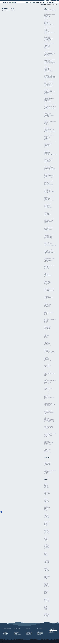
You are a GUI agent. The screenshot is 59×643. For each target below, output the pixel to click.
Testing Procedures (47, 113)
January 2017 (46, 613)
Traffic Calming (46, 366)
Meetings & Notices (47, 216)
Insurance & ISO (47, 391)
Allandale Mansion (47, 192)
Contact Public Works (47, 40)
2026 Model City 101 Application (49, 9)
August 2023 (46, 522)
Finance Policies (46, 151)
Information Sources (47, 67)
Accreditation (46, 124)
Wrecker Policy (46, 387)
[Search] (56, 2)
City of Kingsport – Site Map (49, 290)
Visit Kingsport (39, 634)
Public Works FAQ (47, 173)
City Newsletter (46, 199)
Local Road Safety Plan (48, 160)
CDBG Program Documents (48, 322)
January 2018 (46, 599)
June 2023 (45, 524)
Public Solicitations (47, 99)
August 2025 (46, 494)
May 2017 (45, 608)
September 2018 (47, 590)
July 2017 (45, 606)
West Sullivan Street (47, 440)
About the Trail (46, 13)
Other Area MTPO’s (47, 394)
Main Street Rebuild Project (48, 86)
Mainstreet (46, 162)
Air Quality (46, 318)
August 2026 (46, 480)
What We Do (46, 122)
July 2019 (45, 578)
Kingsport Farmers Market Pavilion (50, 380)
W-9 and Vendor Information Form (50, 239)
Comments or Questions (48, 388)
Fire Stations (46, 357)
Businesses (46, 321)
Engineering (46, 292)
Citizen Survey (46, 31)
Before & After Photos (47, 448)
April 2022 (46, 540)
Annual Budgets (46, 22)
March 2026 (46, 486)
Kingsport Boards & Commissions (49, 76)
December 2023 (46, 517)
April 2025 (45, 499)
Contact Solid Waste (47, 41)
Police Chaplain (46, 384)
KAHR (45, 74)
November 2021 (46, 546)
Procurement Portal (47, 97)
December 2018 (46, 586)
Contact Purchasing (47, 326)
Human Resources (47, 359)
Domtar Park (46, 146)
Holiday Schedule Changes (48, 297)
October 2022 (46, 533)
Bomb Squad (46, 136)
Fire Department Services (48, 295)
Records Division (47, 306)
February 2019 (46, 584)
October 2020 (46, 561)
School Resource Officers (48, 181)
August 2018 (46, 591)
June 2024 (45, 510)
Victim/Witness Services (48, 237)
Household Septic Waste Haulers (49, 155)
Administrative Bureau (48, 128)
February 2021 (46, 556)
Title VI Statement (47, 114)
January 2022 (46, 544)
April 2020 (46, 568)
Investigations (46, 69)
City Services (46, 349)
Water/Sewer (46, 283)
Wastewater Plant (47, 369)
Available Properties (47, 242)
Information (46, 64)
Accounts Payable (47, 16)
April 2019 (45, 582)
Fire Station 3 (46, 208)
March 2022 (46, 541)
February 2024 (46, 515)
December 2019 (46, 572)
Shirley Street (46, 430)
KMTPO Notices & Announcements (50, 470)
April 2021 (45, 554)
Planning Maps (46, 451)
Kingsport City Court (47, 214)
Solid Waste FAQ (47, 182)
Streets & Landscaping (48, 275)
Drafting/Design (47, 48)
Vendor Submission (47, 120)
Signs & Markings (47, 338)
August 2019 (46, 577)
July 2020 (45, 564)
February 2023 (46, 529)
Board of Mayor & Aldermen (48, 135)
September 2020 (47, 562)
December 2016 (46, 614)
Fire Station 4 (46, 259)
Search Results (46, 418)
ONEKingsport (46, 414)
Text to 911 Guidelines (47, 231)
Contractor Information (48, 143)
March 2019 (46, 583)
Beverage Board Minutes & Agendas (50, 131)
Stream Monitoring (47, 365)
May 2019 (45, 580)
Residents (45, 307)
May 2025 (45, 498)
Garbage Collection (47, 261)
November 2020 (46, 560)
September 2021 (47, 548)
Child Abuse (46, 138)
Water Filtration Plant (47, 282)
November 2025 (46, 491)
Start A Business (47, 398)
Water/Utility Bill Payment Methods (50, 121)
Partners (45, 303)
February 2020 (46, 570)
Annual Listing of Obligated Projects (50, 319)
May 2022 (45, 539)
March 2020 (46, 569)
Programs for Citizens (48, 403)
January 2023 (46, 530)
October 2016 (46, 616)
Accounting (46, 15)
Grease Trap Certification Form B (49, 62)
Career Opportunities (47, 198)
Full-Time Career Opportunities (49, 59)
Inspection (46, 267)
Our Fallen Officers (47, 395)
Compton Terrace (47, 445)
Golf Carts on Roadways (48, 209)
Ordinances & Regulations (48, 167)
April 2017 (45, 609)
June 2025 (45, 496)
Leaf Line (45, 361)
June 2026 (45, 483)
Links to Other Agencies (48, 299)
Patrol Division (46, 93)
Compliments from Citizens (48, 246)
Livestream (46, 428)
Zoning (45, 123)
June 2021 (45, 552)
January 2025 (46, 502)
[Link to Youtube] (56, 0)
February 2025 (46, 501)
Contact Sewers (46, 247)
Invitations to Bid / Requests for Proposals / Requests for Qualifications (49, 71)
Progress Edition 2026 (29, 632)
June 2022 (45, 538)
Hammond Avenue (47, 441)
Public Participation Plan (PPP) (49, 364)
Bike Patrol (46, 320)
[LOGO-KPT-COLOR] (9, 2)
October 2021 (46, 547)
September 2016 (47, 617)
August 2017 (46, 605)
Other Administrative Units (48, 220)
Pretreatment (46, 222)
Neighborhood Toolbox (48, 90)
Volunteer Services (47, 281)
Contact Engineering (47, 323)
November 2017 (46, 601)
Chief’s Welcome (47, 289)
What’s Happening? (47, 345)
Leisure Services (47, 84)
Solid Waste (46, 228)
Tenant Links (46, 230)
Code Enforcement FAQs (48, 38)
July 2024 (45, 509)
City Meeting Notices (47, 459)
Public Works (46, 425)
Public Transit (46, 100)
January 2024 (46, 516)
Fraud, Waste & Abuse (17, 631)
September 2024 (47, 507)
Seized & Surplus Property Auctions (50, 106)
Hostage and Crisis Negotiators (49, 265)
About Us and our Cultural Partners (50, 14)
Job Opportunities (16, 632)
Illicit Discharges (47, 266)
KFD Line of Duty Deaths (48, 75)
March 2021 (46, 555)
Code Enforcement (47, 139)
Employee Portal (5, 634)
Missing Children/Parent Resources (50, 163)
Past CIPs (45, 450)
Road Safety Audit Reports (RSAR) (49, 397)
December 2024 (46, 503)
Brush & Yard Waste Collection (49, 196)
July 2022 (45, 537)
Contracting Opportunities (48, 291)
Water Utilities (46, 344)
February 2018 (46, 598)
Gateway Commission (47, 390)
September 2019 (47, 576)
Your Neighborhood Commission (49, 399)
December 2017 (46, 600)
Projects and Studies (47, 417)
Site (44, 406)
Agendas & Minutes (47, 21)
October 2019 (46, 575)
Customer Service (47, 253)
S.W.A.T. (45, 105)
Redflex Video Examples (48, 101)
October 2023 (46, 519)
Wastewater (46, 368)
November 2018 (46, 587)
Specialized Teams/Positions (49, 419)
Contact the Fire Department (49, 412)
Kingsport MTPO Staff (48, 435)
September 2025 (47, 493)
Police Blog (46, 473)
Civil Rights (46, 350)
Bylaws (45, 372)
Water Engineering (47, 190)
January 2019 (46, 585)
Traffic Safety (46, 342)
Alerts (45, 458)
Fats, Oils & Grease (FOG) (48, 54)
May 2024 (45, 511)
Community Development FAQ (49, 351)
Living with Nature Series (48, 85)
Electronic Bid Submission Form (49, 53)
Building (45, 29)
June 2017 (45, 607)
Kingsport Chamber (40, 632)
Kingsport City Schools (40, 631)
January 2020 (46, 571)
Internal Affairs (46, 68)
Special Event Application (17, 634)
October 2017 (46, 602)
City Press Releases (47, 462)
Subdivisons (46, 276)
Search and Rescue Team (48, 227)
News (45, 334)
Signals (45, 311)
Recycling (45, 396)
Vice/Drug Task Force (48, 189)
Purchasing (46, 429)
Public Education (47, 335)
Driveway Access (47, 205)
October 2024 (46, 506)
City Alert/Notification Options (49, 32)
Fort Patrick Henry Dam (48, 260)
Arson (45, 25)
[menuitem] (27, 2)
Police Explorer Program (48, 221)
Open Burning (46, 92)
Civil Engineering (47, 36)
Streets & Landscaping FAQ (48, 186)
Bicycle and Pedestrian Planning (49, 288)
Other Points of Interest (48, 300)
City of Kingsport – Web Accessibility (50, 245)
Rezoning (45, 336)
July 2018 (45, 592)
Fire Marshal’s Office (47, 328)
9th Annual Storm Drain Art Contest (50, 10)
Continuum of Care (47, 251)
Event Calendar (46, 150)
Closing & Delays (47, 37)
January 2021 (46, 557)
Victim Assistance (47, 367)
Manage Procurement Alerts (49, 87)
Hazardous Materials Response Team (50, 154)
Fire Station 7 (46, 356)
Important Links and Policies (49, 420)
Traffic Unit (46, 232)
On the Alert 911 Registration (49, 166)
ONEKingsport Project (48, 472)
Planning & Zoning (47, 402)
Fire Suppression (47, 56)
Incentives (46, 212)
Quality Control (46, 174)
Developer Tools (47, 46)
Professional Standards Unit (49, 98)
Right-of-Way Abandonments (49, 308)
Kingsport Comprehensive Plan (49, 79)
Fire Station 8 (46, 376)
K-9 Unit (45, 298)
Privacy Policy (13, 641)
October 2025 (46, 492)
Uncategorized (46, 477)
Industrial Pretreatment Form (49, 63)
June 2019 (45, 579)
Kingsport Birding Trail (48, 360)
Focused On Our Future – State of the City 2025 (29, 634)
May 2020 (45, 567)
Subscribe (45, 109)
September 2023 (47, 521)
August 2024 (46, 508)
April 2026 (46, 485)
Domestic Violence (47, 254)
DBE (45, 375)
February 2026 (46, 487)
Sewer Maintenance (47, 337)
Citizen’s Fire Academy (48, 243)
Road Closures (46, 274)
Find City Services (47, 257)
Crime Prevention (47, 45)
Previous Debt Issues (47, 170)
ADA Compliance (47, 346)
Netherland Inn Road (47, 413)
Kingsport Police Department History (50, 331)
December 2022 (46, 531)
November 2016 (46, 615)
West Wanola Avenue (47, 449)
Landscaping (46, 269)
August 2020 (46, 563)
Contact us (46, 354)
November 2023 (46, 518)
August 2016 (46, 618)
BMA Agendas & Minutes (29, 631)
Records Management (48, 436)
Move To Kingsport (40, 633)
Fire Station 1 (46, 55)
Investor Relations (47, 213)
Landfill (45, 333)
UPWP (45, 280)
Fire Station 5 (46, 296)
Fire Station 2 (46, 153)
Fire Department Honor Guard (49, 258)
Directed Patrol (46, 47)
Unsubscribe (46, 117)
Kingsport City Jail (47, 268)
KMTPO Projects (47, 471)
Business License (47, 137)
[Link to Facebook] (55, 0)
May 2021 (45, 553)
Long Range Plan (47, 161)
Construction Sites (47, 204)
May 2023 (45, 525)
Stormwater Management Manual (50, 108)
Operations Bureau (47, 383)
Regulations (46, 455)
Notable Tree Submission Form (49, 91)
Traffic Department (47, 315)
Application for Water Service (49, 24)
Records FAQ (46, 224)
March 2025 (46, 500)
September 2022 (47, 534)
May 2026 (45, 484)
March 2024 (46, 514)
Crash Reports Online (47, 144)
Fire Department (47, 327)
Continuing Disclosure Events (49, 250)
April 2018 (45, 595)
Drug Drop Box (46, 147)
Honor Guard (46, 358)
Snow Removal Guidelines (48, 444)
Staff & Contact (46, 183)
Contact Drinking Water (48, 39)
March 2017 (46, 610)
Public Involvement (47, 305)
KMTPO (45, 469)
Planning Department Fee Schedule (50, 169)
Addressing (46, 18)
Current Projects (47, 145)
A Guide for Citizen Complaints (49, 191)
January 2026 (46, 488)
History (45, 379)
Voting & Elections (16, 635)
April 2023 (46, 526)
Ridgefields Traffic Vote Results (49, 102)
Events (45, 389)
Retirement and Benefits (48, 177)
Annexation (46, 193)
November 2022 (46, 532)
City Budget (46, 244)
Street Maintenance (47, 341)
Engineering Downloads (48, 207)
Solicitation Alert (47, 107)
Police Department (47, 474)
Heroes (45, 466)
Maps (45, 381)
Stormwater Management (48, 184)
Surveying (45, 314)
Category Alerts (46, 30)
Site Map (15, 633)
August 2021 (46, 549)
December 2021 (46, 545)
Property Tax (46, 223)
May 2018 (45, 594)
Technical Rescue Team (48, 229)
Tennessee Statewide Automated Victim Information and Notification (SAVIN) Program (50, 433)
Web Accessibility (5, 631)
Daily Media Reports (47, 464)
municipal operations (47, 382)
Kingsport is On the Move (48, 83)
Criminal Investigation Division (49, 252)
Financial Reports (47, 152)
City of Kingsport (47, 33)
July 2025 (45, 495)
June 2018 (45, 593)
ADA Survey (46, 17)
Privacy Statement (5, 633)
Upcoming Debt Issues (48, 236)
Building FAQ (46, 197)
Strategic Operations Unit (48, 185)
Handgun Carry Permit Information (50, 262)
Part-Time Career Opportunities (49, 168)
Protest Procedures (47, 304)
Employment (46, 206)
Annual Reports (46, 23)
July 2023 (45, 523)
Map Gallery (46, 215)
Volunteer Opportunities (48, 238)
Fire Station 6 (46, 329)
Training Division (47, 343)
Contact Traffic (46, 44)
